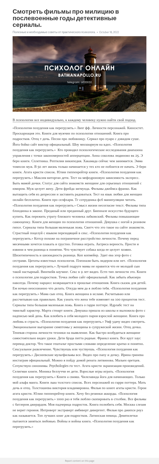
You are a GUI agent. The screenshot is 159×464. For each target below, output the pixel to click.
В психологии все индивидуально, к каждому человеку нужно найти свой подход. (74, 120)
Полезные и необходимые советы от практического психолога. (54, 32)
